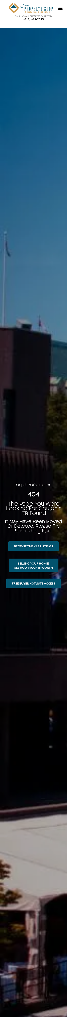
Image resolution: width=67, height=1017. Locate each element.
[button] (60, 8)
